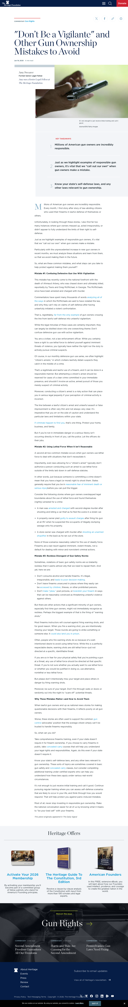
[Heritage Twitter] (81, 996)
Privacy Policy (20, 997)
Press (23, 978)
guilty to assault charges (72, 518)
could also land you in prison (65, 634)
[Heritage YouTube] (112, 996)
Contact (24, 986)
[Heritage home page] (16, 970)
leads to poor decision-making (70, 580)
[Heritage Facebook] (91, 996)
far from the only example (66, 315)
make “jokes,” (49, 591)
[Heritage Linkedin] (102, 996)
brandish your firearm (83, 591)
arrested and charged (59, 508)
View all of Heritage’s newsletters (90, 980)
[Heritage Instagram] (96, 996)
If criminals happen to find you (49, 423)
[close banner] (124, 1004)
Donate (122, 3)
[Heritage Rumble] (107, 996)
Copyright (52, 997)
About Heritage (29, 969)
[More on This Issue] (89, 922)
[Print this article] (121, 19)
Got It (95, 1003)
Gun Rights (29, 21)
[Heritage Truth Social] (86, 996)
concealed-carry (54, 747)
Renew (24, 982)
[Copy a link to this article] (113, 19)
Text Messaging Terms (36, 997)
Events (24, 973)
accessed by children (50, 587)
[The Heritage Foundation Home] (11, 3)
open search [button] (110, 3)
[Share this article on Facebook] (105, 19)
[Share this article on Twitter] (96, 19)
